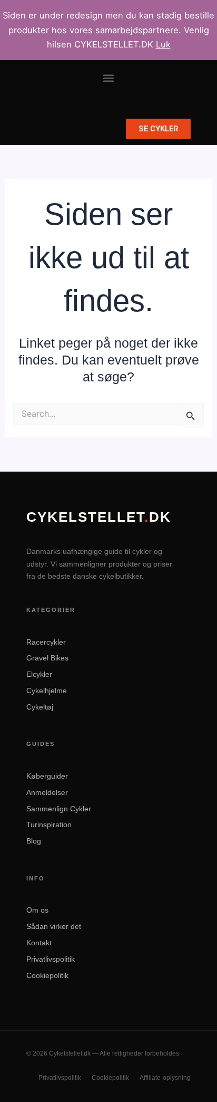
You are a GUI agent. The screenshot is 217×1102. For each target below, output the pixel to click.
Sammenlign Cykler (58, 808)
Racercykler (46, 642)
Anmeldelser (47, 792)
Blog (33, 841)
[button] (108, 78)
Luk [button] (163, 44)
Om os (37, 910)
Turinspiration (49, 824)
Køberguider (47, 776)
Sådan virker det (53, 926)
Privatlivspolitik (50, 959)
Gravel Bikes (47, 658)
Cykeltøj (39, 707)
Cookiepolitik (47, 975)
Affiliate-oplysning (165, 1077)
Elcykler (39, 674)
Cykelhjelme (46, 690)
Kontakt (39, 942)
